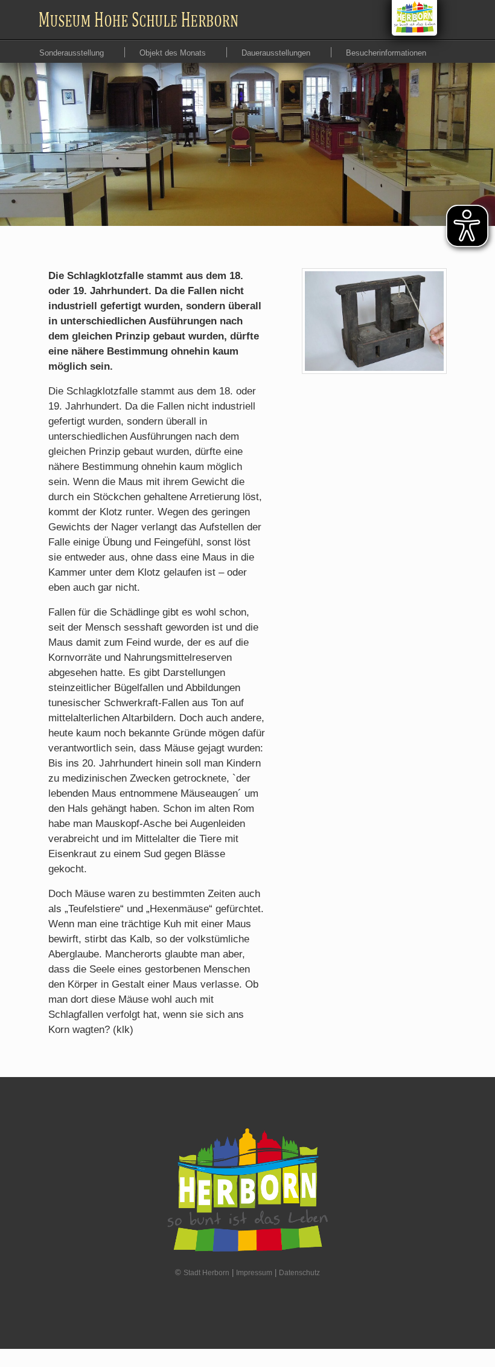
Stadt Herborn (206, 1273)
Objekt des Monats (173, 52)
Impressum (254, 1273)
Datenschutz (299, 1273)
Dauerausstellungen (277, 52)
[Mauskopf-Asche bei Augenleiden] (374, 321)
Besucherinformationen (386, 52)
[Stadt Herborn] (414, 18)
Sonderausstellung (72, 52)
